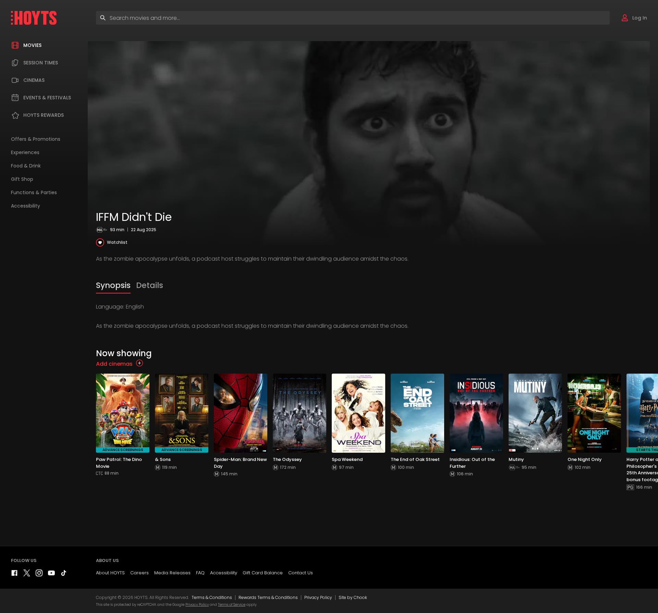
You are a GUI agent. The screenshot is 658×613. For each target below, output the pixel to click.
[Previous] (103, 451)
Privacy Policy (318, 597)
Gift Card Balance (263, 573)
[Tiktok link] (63, 574)
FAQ (200, 573)
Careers (139, 573)
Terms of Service (231, 604)
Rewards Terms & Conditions (268, 597)
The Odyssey (287, 459)
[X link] (26, 574)
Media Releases (172, 573)
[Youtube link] (51, 574)
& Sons (163, 459)
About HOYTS (110, 573)
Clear (598, 18)
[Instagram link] (39, 574)
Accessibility (223, 573)
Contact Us (300, 573)
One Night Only (585, 459)
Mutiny (516, 459)
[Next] (651, 451)
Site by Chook (353, 597)
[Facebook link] (14, 574)
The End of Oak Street (415, 459)
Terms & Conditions (212, 597)
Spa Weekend (347, 459)
